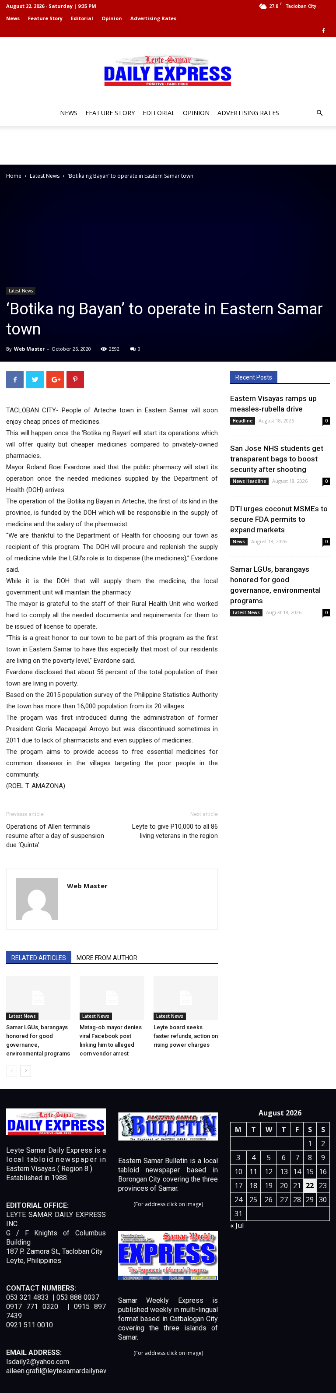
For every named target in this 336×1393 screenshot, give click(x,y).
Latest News (45, 175)
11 (253, 1171)
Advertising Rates (153, 18)
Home (13, 175)
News (13, 18)
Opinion (112, 18)
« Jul (237, 1225)
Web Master (29, 348)
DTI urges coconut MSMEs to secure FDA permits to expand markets (279, 519)
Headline (242, 421)
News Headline (249, 481)
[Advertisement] (168, 145)
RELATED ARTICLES (38, 957)
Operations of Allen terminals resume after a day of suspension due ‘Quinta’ (55, 836)
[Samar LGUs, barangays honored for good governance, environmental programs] (38, 998)
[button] (319, 113)
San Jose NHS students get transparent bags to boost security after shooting (276, 459)
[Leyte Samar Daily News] (168, 69)
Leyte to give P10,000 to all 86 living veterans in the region (175, 831)
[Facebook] (323, 31)
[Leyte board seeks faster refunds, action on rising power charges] (186, 998)
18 (253, 1185)
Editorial (82, 18)
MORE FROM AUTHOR (107, 957)
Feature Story (45, 18)
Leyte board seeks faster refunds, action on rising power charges (186, 1036)
